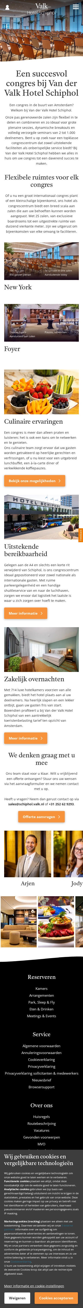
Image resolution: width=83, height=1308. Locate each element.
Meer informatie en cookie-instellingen (34, 1286)
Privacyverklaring (41, 1066)
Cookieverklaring (21, 1261)
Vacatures (41, 1130)
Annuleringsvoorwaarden (41, 1052)
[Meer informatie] (41, 517)
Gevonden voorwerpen (41, 1137)
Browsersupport (41, 1087)
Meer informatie (24, 613)
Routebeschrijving (41, 1123)
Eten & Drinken (41, 1009)
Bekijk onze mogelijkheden (32, 480)
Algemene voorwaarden (41, 1046)
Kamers (41, 988)
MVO (41, 1144)
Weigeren (17, 1298)
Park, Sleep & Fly (41, 1002)
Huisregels (41, 1116)
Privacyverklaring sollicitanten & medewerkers (41, 1073)
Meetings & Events (41, 1016)
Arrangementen (41, 995)
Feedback (80, 535)
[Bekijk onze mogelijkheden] (41, 392)
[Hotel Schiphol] (41, 11)
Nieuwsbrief (41, 1080)
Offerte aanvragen (39, 816)
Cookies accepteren (56, 1298)
